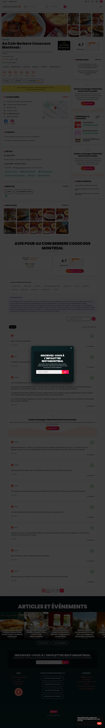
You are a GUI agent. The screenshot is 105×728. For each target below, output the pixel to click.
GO (65, 372)
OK (99, 723)
